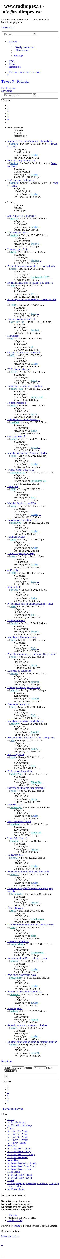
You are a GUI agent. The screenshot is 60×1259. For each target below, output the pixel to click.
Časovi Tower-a (15, 908)
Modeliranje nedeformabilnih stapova (25, 721)
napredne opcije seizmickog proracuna (26, 788)
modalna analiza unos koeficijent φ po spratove (30, 282)
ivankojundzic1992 (40, 277)
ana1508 (14, 422)
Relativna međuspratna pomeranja (23, 419)
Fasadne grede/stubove (18, 704)
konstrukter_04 (17, 472)
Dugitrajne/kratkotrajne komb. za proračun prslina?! (32, 1042)
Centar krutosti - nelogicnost (21, 319)
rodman (14, 1011)
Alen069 (14, 723)
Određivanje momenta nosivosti (22, 520)
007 (12, 338)
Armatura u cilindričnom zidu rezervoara (27, 958)
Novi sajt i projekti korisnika (21, 160)
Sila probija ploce (15, 754)
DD (33, 294)
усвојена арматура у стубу (21, 553)
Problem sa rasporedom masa (21, 975)
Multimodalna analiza (17, 232)
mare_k (14, 218)
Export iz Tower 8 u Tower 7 (21, 215)
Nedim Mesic (17, 944)
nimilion (14, 235)
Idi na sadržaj (7, 27)
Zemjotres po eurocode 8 (19, 670)
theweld (14, 589)
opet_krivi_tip (17, 321)
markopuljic (16, 807)
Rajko (34, 430)
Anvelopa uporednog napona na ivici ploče (28, 871)
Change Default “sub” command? (23, 352)
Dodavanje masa (15, 855)
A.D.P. (13, 372)
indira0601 (15, 522)
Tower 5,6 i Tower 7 (17, 838)
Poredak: (29, 1067)
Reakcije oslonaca (16, 620)
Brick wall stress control (19, 821)
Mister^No (15, 774)
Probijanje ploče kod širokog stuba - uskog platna (31, 737)
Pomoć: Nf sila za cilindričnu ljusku (24, 991)
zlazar (13, 1028)
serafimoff (15, 824)
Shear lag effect (14, 1008)
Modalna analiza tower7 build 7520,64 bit (27, 453)
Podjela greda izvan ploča (19, 771)
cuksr (13, 556)
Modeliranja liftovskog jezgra (21, 637)
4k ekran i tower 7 (16, 436)
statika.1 (35, 748)
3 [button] (8, 111)
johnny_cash (16, 388)
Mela (12, 927)
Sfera (13, 285)
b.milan (14, 143)
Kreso (13, 268)
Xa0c (13, 640)
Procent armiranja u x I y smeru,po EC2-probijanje (31, 654)
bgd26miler (16, 977)
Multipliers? (13, 335)
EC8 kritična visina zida (19, 369)
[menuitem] (24, 47)
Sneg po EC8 (13, 587)
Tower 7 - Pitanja (15, 81)
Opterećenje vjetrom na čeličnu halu (24, 386)
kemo (13, 539)
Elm (12, 740)
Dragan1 (14, 841)
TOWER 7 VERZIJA (18, 941)
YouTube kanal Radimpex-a (21, 180)
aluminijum (12, 486)
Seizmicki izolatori (16, 536)
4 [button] (8, 113)
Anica (13, 910)
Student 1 (15, 994)
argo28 (13, 439)
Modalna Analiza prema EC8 (21, 503)
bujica (13, 405)
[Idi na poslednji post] (40, 155)
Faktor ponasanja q (16, 402)
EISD (13, 305)
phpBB (17, 1225)
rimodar (14, 961)
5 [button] (8, 116)
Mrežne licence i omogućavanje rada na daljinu (30, 141)
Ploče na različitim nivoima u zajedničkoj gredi (30, 603)
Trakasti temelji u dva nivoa (20, 469)
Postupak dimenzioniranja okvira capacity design (31, 266)
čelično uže (12, 570)
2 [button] (8, 108)
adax (33, 765)
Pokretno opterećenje (17, 249)
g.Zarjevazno (37, 919)
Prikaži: (8, 1067)
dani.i (13, 252)
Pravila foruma (8, 88)
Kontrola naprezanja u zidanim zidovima (27, 1025)
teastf (13, 757)
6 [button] (8, 119)
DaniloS (35, 243)
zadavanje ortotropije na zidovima (23, 687)
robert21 (35, 682)
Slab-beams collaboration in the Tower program (30, 924)
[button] (8, 122)
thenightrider (16, 894)
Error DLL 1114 (15, 804)
